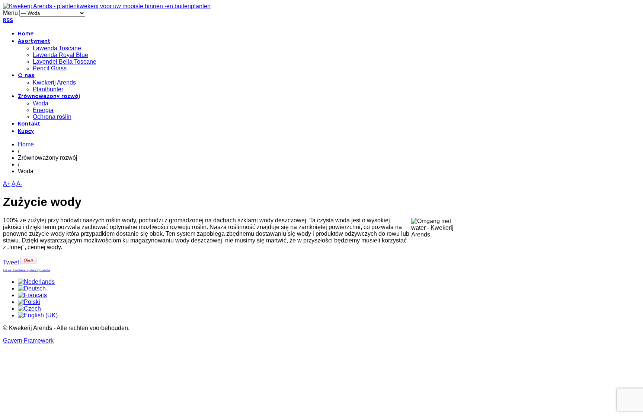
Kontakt (29, 124)
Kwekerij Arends (54, 82)
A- (19, 184)
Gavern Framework (28, 340)
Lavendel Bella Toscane (64, 61)
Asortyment (34, 41)
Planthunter (48, 89)
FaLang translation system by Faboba (26, 270)
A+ (6, 184)
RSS (8, 20)
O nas (26, 75)
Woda (40, 103)
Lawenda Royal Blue (60, 55)
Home (25, 34)
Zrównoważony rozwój (49, 96)
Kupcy (26, 131)
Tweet (11, 262)
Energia (43, 110)
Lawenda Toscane (57, 48)
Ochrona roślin (52, 117)
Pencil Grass (50, 68)
